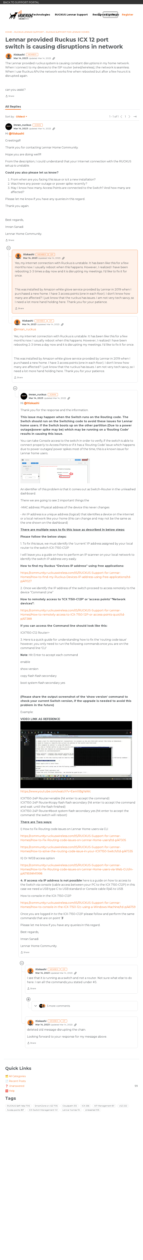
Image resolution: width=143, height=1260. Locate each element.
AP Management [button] (104, 1105)
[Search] (99, 14)
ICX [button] (85, 1105)
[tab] (13, 107)
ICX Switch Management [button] (43, 1110)
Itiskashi (19, 54)
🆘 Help (10, 1090)
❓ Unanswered (71, 1086)
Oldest (20, 117)
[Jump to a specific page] (135, 116)
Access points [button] (15, 1110)
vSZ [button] (123, 1105)
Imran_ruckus (22, 125)
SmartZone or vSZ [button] (46, 1105)
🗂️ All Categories (15, 1076)
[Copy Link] (54, 58)
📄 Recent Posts (15, 1081)
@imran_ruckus (25, 329)
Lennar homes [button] (71, 1110)
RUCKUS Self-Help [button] (18, 1105)
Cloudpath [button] (69, 1105)
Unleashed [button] (92, 1110)
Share (9, 96)
